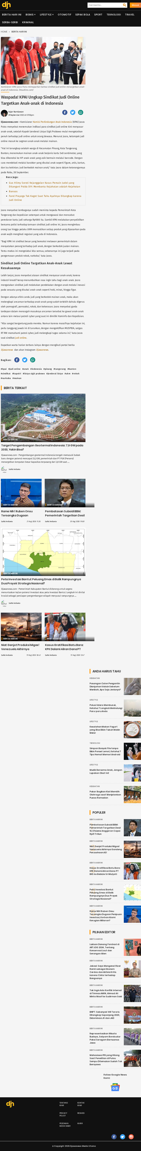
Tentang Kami (63, 1104)
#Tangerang (60, 369)
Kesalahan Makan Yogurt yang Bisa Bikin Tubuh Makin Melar (105, 729)
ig (131, 1140)
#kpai (4, 369)
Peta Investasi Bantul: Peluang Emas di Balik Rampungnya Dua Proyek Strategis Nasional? (41, 581)
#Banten (72, 369)
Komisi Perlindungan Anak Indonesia (52, 121)
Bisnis (30, 14)
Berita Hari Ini (11, 14)
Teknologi (114, 14)
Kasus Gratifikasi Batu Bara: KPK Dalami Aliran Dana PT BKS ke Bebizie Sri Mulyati (64, 649)
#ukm (67, 373)
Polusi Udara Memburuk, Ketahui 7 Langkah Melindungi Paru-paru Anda (106, 708)
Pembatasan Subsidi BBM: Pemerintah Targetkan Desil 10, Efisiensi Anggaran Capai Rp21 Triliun (64, 517)
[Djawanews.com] (6, 5)
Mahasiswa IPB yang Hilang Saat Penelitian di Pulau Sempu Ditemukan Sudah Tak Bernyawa (106, 1060)
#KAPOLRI (16, 373)
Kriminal (28, 22)
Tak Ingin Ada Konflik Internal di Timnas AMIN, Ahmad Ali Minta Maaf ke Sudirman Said (106, 993)
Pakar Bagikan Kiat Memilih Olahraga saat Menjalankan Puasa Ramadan (105, 794)
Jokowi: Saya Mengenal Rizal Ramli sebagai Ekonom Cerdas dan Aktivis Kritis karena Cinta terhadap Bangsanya (105, 972)
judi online (20, 337)
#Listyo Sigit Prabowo (34, 373)
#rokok (75, 373)
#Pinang (48, 369)
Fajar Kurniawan (15, 112)
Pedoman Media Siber (64, 1124)
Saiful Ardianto (14, 469)
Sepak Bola (82, 14)
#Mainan (17, 378)
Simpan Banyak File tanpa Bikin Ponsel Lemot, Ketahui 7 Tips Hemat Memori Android (105, 751)
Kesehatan (95, 678)
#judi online (14, 369)
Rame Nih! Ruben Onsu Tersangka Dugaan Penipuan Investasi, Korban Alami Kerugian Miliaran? (20, 517)
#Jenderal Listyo (54, 373)
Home (4, 31)
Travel (129, 14)
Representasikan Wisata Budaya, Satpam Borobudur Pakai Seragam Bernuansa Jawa (105, 1038)
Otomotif (64, 14)
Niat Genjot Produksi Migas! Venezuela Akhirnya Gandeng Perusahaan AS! (20, 649)
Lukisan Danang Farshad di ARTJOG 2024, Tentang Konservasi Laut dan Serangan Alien (104, 949)
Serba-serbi (10, 22)
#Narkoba (6, 378)
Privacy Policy (63, 1114)
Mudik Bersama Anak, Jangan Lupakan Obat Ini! (106, 771)
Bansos (13, 191)
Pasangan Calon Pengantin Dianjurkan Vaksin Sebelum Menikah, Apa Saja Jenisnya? (105, 686)
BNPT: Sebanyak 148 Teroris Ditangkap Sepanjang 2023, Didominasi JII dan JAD (105, 1015)
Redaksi (81, 1113)
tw (122, 1140)
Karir (80, 1123)
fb (114, 1140)
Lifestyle (46, 14)
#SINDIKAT (6, 373)
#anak (25, 369)
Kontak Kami (81, 1104)
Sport (98, 14)
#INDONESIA (36, 369)
